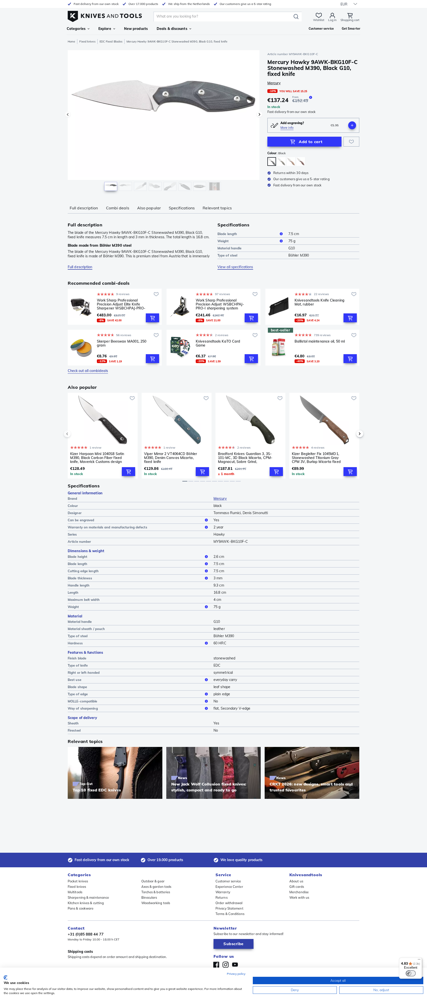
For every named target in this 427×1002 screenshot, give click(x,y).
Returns (221, 897)
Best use (74, 680)
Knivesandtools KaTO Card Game (218, 343)
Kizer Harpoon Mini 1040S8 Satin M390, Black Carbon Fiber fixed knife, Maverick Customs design (97, 458)
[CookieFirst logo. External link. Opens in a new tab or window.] (5, 977)
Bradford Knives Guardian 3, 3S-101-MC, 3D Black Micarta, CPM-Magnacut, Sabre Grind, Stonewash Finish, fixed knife (245, 458)
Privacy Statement (229, 908)
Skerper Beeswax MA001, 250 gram (122, 343)
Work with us (299, 897)
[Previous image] (67, 114)
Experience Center (229, 887)
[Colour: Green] (281, 161)
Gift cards (296, 887)
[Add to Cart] (152, 317)
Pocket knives (78, 881)
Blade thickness (80, 578)
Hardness (75, 643)
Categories (76, 28)
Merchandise (299, 892)
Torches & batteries (155, 892)
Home (71, 41)
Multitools (75, 892)
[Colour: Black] (272, 161)
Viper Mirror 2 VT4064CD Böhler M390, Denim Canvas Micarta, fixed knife (170, 458)
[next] (351, 434)
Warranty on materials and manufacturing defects (107, 527)
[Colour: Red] (300, 161)
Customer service (228, 881)
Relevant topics (217, 207)
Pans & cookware (81, 908)
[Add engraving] (352, 125)
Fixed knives (87, 41)
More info (287, 128)
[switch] (411, 973)
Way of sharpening (83, 708)
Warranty (222, 892)
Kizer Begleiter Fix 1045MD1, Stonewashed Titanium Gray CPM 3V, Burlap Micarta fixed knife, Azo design (316, 458)
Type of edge (78, 694)
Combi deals (117, 207)
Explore (104, 28)
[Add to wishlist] (351, 142)
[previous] (76, 434)
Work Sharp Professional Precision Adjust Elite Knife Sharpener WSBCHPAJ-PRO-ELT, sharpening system (121, 304)
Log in (332, 20)
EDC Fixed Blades (111, 41)
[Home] (105, 15)
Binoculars (149, 897)
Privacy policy (236, 974)
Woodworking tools (155, 903)
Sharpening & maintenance (88, 897)
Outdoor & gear (153, 881)
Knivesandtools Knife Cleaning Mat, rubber (319, 302)
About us (296, 881)
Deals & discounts (172, 28)
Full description (84, 207)
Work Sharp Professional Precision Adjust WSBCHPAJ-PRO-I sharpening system (220, 304)
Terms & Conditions (229, 914)
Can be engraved (81, 520)
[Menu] (419, 960)
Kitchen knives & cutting (86, 903)
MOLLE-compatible (82, 701)
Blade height (77, 557)
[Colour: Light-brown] (291, 161)
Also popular (149, 207)
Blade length (227, 234)
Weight (223, 241)
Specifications (182, 207)
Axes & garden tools (156, 887)
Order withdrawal (229, 903)
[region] (163, 121)
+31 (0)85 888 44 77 (86, 934)
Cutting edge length (83, 571)
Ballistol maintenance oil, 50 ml (320, 341)
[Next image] (259, 114)
